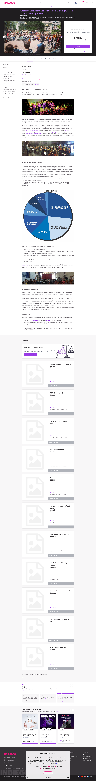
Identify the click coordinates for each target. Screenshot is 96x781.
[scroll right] (61, 37)
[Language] (76, 3)
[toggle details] (37, 743)
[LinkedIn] (12, 760)
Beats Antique (30, 132)
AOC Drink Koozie (8, 72)
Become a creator (87, 758)
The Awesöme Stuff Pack (10, 84)
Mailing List (35, 320)
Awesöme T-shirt (8, 78)
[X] (6, 760)
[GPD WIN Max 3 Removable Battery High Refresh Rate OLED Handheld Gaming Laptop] (66, 721)
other (41, 79)
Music (24, 79)
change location (54, 6)
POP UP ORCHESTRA (9, 93)
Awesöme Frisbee (8, 76)
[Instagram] (11, 760)
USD (69, 2)
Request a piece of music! (10, 89)
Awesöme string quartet (9, 91)
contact (29, 74)
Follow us (39, 326)
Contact (70, 754)
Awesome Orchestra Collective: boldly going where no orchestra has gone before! (47, 12)
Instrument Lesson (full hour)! (9, 86)
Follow (78, 46)
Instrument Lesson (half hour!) (9, 81)
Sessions (48, 320)
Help (56, 688)
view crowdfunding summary (78, 51)
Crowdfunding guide (73, 756)
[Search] (39, 2)
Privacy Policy (7, 776)
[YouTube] (9, 760)
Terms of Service (16, 776)
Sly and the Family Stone (32, 130)
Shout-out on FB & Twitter (10, 70)
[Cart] (79, 3)
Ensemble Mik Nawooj (40, 132)
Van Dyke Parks (60, 132)
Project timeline (6, 97)
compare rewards (30, 354)
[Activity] (82, 3)
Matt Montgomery (51, 132)
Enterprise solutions (87, 760)
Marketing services (87, 756)
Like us (26, 326)
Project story (6, 64)
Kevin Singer (24, 15)
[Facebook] (4, 760)
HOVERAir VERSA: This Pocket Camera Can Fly (29, 735)
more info (24, 74)
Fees (84, 754)
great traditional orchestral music (34, 133)
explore (57, 711)
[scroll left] (4, 37)
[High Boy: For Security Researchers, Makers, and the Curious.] (48, 721)
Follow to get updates (63, 701)
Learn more (32, 700)
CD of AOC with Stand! (9, 74)
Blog (70, 758)
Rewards (5, 67)
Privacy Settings (24, 776)
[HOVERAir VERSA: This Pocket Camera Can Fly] (30, 721)
